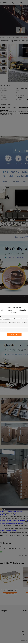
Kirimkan (14, 334)
